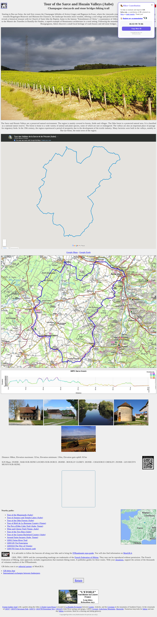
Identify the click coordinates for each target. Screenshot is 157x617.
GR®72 (32, 609)
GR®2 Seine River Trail (17, 540)
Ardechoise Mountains (107, 609)
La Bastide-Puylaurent (74, 607)
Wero (122, 14)
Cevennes (111, 607)
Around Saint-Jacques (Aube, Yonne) (22, 537)
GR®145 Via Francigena (17, 543)
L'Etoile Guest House (48, 607)
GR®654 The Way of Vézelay (19, 546)
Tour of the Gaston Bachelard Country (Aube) (26, 534)
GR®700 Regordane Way (45, 609)
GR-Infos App (9, 571)
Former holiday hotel (10, 607)
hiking (145, 609)
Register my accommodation (133, 18)
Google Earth (85, 252)
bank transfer (130, 14)
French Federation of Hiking (86, 557)
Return (78, 580)
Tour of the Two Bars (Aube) (19, 532)
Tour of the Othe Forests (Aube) (20, 520)
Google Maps (72, 252)
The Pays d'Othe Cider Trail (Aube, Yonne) (25, 526)
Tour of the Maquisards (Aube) (20, 515)
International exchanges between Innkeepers (21, 573)
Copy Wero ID (136, 29)
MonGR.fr (127, 553)
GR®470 (59, 609)
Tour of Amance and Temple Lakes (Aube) (25, 517)
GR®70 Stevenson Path (19, 609)
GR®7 (7, 609)
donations (119, 560)
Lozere (91, 607)
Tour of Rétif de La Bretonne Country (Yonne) (26, 523)
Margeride (120, 609)
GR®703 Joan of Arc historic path (21, 548)
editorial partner (25, 566)
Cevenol (95, 609)
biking (61, 611)
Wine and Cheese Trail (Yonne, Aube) (23, 529)
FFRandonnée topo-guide (83, 553)
